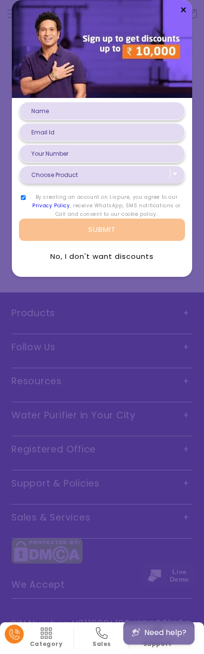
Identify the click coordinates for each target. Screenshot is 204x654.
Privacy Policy (51, 205)
